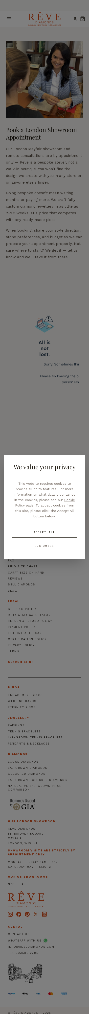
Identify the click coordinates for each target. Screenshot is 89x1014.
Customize (44, 546)
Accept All (44, 532)
